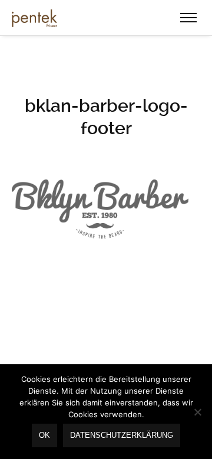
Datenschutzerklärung (121, 435)
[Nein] (197, 412)
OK (44, 435)
